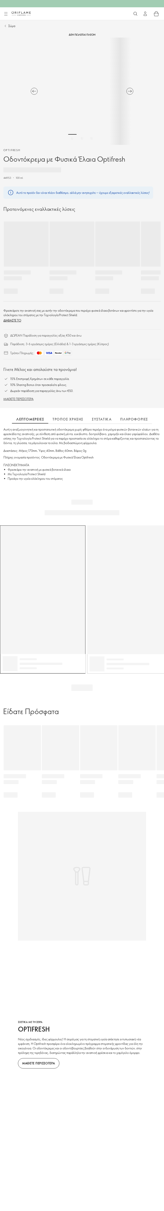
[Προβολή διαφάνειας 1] (72, 138)
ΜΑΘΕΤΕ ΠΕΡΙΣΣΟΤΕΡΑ (18, 399)
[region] (82, 91)
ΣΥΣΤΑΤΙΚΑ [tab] (102, 419)
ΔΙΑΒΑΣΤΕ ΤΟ (12, 320)
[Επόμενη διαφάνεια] (129, 91)
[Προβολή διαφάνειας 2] (82, 138)
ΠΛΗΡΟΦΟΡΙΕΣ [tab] (134, 419)
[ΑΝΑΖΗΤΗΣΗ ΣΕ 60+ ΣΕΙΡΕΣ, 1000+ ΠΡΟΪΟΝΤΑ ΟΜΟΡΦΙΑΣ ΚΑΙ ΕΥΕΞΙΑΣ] (135, 14)
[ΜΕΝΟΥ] (5, 14)
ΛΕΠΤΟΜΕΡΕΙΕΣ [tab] (30, 419)
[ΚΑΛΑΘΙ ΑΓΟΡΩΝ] (156, 13)
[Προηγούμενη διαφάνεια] (34, 91)
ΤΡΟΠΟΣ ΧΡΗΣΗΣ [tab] (68, 419)
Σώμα (11, 26)
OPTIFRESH (11, 150)
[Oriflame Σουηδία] (21, 13)
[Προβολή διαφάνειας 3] (91, 138)
